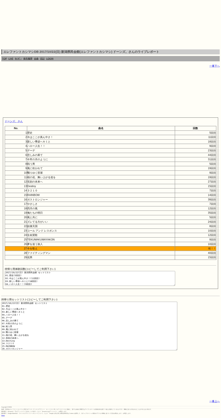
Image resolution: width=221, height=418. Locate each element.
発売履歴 (27, 58)
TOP (4, 58)
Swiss (3, 415)
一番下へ (214, 66)
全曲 (36, 58)
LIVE (10, 58)
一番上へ (214, 401)
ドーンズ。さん (14, 121)
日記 (42, 58)
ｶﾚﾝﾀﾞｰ (18, 58)
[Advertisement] (110, 25)
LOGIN (49, 58)
